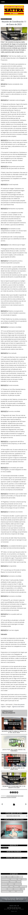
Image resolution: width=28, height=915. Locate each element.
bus (19, 795)
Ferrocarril (5, 886)
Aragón (9, 877)
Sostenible (17, 889)
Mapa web (14, 911)
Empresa (11, 884)
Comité (21, 795)
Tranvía (13, 891)
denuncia (12, 881)
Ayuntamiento (13, 795)
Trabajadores (5, 891)
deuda (18, 881)
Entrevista (18, 884)
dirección (4, 884)
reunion (4, 889)
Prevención (23, 886)
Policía (16, 886)
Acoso (3, 877)
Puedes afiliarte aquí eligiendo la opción (14, 900)
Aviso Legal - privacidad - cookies (14, 909)
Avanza (8, 795)
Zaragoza (13, 797)
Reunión (9, 797)
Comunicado (3, 797)
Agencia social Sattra (18, 706)
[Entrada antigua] (26, 804)
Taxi (23, 889)
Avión (20, 877)
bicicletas (13, 879)
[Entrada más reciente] (2, 804)
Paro (11, 886)
